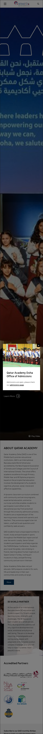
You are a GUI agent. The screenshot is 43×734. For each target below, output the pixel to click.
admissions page (17, 385)
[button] (38, 345)
